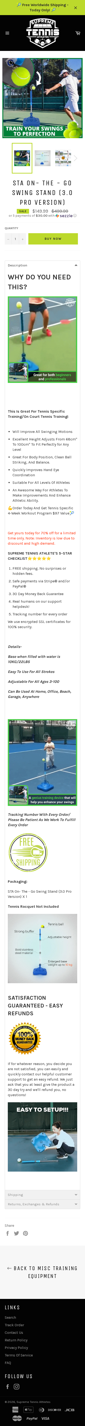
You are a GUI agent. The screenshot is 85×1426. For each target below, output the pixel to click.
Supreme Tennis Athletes (34, 1402)
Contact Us (14, 1332)
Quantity (11, 228)
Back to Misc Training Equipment (45, 1272)
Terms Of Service (19, 1355)
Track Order (14, 1325)
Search (10, 1317)
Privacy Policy (16, 1347)
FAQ (8, 1362)
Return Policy (16, 1340)
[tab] (42, 265)
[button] (42, 216)
